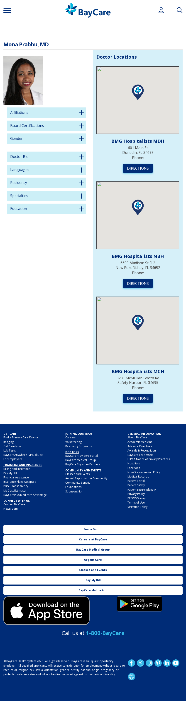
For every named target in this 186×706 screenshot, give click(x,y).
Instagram (149, 663)
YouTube (175, 663)
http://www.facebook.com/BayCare (131, 663)
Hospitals (133, 463)
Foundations (73, 487)
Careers (70, 437)
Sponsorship (73, 491)
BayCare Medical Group (80, 460)
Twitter (140, 663)
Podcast (131, 676)
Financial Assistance (16, 477)
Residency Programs (78, 446)
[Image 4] (139, 603)
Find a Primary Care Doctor (20, 437)
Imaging (8, 442)
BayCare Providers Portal (81, 456)
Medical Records (138, 476)
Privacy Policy (136, 494)
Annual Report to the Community (86, 478)
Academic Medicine (139, 442)
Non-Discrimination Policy (144, 472)
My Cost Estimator (15, 490)
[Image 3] (46, 610)
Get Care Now (12, 446)
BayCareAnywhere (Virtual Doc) (23, 455)
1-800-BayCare (105, 633)
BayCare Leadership (140, 455)
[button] (138, 92)
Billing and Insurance (16, 469)
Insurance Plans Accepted (19, 482)
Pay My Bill (10, 473)
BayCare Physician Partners (82, 464)
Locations (133, 468)
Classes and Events (77, 474)
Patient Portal (136, 481)
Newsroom (10, 509)
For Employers (12, 459)
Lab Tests (9, 450)
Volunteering (73, 442)
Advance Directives (139, 446)
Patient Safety (136, 485)
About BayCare (137, 437)
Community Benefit (77, 483)
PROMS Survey (136, 498)
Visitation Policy (137, 507)
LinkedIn (166, 663)
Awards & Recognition (141, 450)
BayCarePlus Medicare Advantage (25, 495)
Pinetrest (158, 663)
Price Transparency (15, 486)
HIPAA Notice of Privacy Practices (148, 459)
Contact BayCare (14, 504)
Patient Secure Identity (141, 490)
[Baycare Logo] (88, 10)
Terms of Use (136, 502)
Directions (138, 168)
